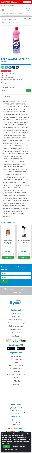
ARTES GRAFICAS (16, 356)
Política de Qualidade (16, 326)
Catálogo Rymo (16, 313)
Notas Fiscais (17, 292)
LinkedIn (17, 425)
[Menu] (2, 9)
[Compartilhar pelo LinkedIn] (10, 67)
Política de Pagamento (16, 329)
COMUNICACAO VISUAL (16, 365)
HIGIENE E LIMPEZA (16, 368)
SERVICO (16, 384)
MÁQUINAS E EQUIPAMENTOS (16, 375)
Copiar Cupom (26, 2)
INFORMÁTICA (16, 372)
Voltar (28, 19)
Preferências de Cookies (10, 449)
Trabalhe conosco (16, 332)
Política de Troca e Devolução (16, 323)
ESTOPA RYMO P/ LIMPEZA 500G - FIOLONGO (8, 242)
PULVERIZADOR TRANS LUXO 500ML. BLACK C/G (24, 242)
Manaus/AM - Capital (8, 5)
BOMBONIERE (16, 362)
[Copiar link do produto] (17, 67)
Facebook (17, 422)
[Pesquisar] (29, 13)
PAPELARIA (16, 381)
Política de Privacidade (16, 320)
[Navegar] (2, 240)
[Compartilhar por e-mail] (13, 67)
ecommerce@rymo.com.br (17, 413)
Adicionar (9, 257)
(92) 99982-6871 (17, 410)
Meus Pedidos (10, 289)
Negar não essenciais (19, 446)
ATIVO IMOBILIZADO (16, 359)
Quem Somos (16, 317)
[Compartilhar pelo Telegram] (6, 67)
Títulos (24, 289)
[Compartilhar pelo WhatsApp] (2, 67)
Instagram (17, 420)
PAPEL (16, 378)
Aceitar (7, 446)
